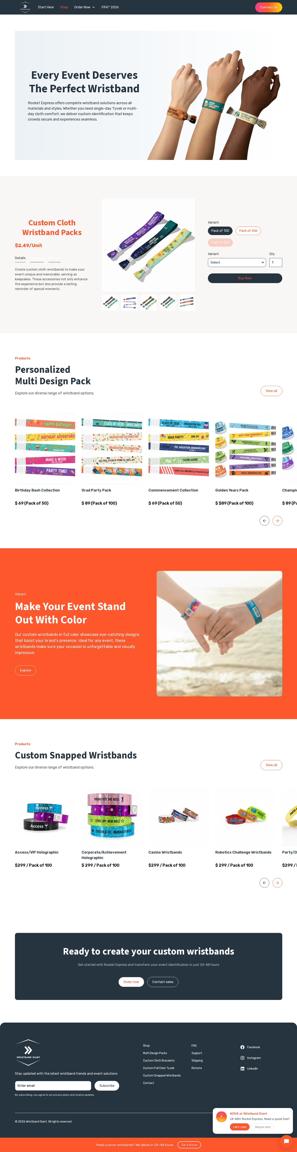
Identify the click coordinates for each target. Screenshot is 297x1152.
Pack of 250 (248, 231)
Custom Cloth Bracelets (159, 1060)
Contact (148, 1083)
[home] (27, 7)
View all (271, 391)
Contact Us (268, 7)
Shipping (197, 1060)
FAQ (194, 1045)
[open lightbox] (148, 245)
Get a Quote (189, 1145)
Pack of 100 (220, 231)
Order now (131, 982)
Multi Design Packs (155, 1053)
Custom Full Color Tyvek (158, 1068)
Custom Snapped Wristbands (162, 1075)
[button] (84, 7)
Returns (197, 1068)
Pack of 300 (220, 242)
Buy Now (245, 278)
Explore (25, 670)
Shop (146, 1045)
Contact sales (162, 982)
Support (197, 1053)
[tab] (20, 258)
